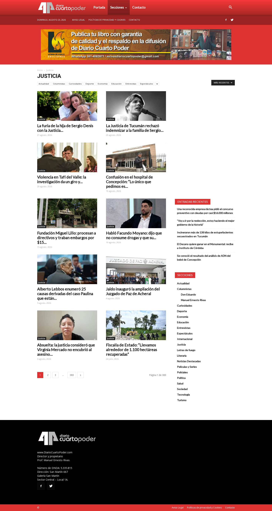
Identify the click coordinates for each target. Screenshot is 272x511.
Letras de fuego (186, 350)
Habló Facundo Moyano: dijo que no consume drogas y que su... (134, 235)
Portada (99, 7)
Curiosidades (75, 83)
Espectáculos (146, 83)
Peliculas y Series (187, 366)
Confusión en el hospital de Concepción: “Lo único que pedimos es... (129, 181)
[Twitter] (232, 20)
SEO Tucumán (47, 507)
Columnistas (59, 83)
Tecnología (183, 394)
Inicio (40, 70)
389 (72, 375)
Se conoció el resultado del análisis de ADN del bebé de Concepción (204, 257)
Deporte (89, 83)
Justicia (41, 119)
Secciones (117, 7)
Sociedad (182, 389)
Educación (116, 83)
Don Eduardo (188, 294)
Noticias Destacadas (189, 361)
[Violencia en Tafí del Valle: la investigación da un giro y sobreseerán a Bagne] (67, 157)
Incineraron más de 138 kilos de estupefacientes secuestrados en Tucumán (205, 234)
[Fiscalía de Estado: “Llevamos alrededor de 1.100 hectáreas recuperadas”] (136, 325)
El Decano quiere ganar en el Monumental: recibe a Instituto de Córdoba (205, 245)
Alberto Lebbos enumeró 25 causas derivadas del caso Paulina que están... (65, 293)
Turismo (182, 400)
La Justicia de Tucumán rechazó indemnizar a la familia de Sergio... (135, 128)
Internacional (184, 338)
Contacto (139, 7)
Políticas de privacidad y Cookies (106, 19)
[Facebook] (226, 20)
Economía (103, 83)
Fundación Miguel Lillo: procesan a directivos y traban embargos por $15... (66, 237)
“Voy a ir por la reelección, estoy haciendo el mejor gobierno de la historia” (205, 222)
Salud (180, 383)
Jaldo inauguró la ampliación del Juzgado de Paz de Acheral (133, 291)
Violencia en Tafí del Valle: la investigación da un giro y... (61, 179)
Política (181, 377)
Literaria (182, 355)
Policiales (182, 372)
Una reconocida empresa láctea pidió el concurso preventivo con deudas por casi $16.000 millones (205, 210)
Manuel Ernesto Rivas (193, 300)
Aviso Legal (78, 19)
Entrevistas (130, 83)
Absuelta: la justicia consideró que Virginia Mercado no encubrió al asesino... (66, 349)
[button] (230, 7)
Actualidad (44, 83)
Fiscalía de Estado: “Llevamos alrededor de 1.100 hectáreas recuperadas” (131, 349)
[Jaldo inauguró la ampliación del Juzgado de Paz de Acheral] (136, 269)
